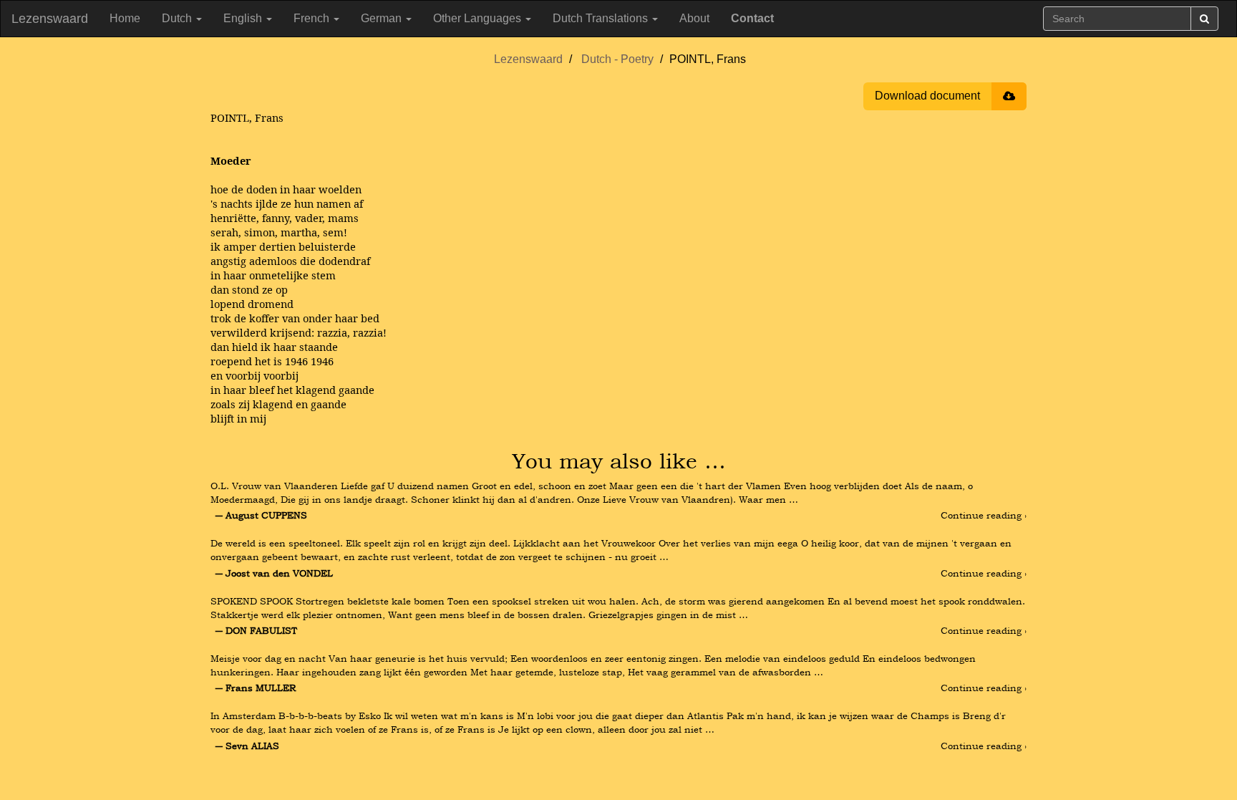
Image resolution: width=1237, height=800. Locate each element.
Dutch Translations (602, 18)
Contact (752, 18)
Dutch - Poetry (617, 59)
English (244, 18)
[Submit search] (1204, 18)
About (694, 18)
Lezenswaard (49, 18)
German (382, 18)
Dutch (178, 18)
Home (125, 18)
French (313, 18)
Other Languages (478, 18)
